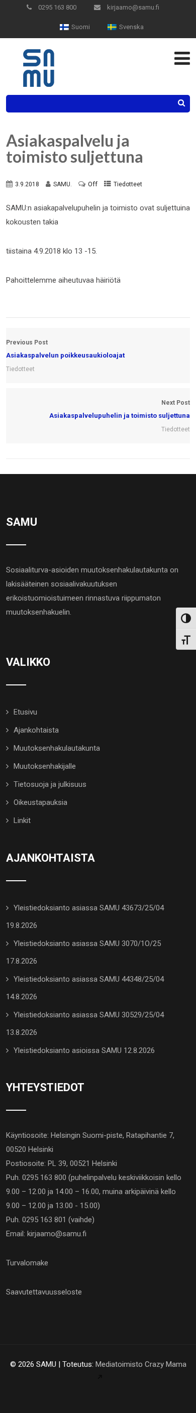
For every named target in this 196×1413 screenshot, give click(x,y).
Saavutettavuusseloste (44, 1292)
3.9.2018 (27, 184)
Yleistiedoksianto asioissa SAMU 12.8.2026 (84, 1050)
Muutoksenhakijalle (45, 766)
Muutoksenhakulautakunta (57, 748)
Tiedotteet (128, 184)
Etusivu (25, 712)
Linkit (22, 820)
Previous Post (65, 349)
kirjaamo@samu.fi (132, 7)
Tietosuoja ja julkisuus (50, 784)
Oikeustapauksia (40, 802)
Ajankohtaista (36, 730)
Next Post (119, 409)
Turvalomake (27, 1262)
